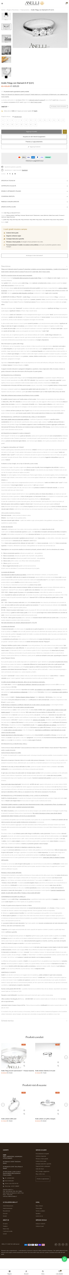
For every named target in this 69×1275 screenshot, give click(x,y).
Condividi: (3, 173)
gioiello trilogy (6, 219)
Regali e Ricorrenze (13, 10)
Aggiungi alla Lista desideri (65, 132)
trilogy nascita (53, 219)
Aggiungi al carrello (31, 131)
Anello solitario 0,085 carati (8, 1118)
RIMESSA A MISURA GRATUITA (10, 201)
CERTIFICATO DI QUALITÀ (8, 186)
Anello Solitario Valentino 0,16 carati (45, 1070)
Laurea (41, 215)
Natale (50, 215)
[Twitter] (9, 173)
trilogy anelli (12, 219)
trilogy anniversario (25, 219)
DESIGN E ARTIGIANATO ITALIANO (11, 191)
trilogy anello (18, 219)
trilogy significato (60, 219)
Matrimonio (46, 215)
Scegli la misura (5, 116)
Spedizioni (25, 170)
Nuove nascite (55, 215)
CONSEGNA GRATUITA (7, 196)
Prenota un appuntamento (34, 141)
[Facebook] (7, 173)
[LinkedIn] (12, 173)
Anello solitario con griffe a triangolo (45, 1118)
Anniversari (23, 215)
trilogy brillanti (33, 219)
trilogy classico (39, 219)
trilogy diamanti (46, 219)
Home (3, 10)
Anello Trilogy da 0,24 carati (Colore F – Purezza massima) (17, 1070)
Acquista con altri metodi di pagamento (34, 136)
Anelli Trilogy (17, 215)
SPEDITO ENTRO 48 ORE (8, 207)
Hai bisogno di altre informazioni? (59, 106)
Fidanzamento (24, 10)
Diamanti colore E (29, 215)
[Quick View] (24, 1065)
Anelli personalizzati (10, 215)
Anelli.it (6, 222)
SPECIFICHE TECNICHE (8, 180)
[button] (66, 3)
